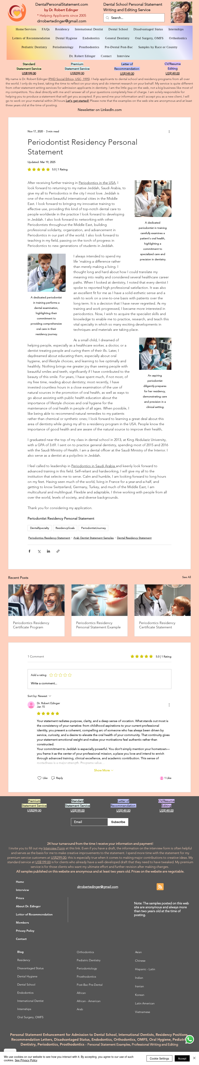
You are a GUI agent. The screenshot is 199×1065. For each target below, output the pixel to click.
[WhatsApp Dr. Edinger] (189, 1039)
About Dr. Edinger (28, 906)
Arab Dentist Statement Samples (93, 538)
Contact (21, 939)
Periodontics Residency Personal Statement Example (98, 625)
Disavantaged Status (30, 968)
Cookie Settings (159, 1058)
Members (22, 922)
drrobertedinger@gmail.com (61, 21)
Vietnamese (142, 1012)
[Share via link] (58, 551)
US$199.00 (43, 862)
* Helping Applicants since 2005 (61, 15)
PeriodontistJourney (93, 528)
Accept (182, 1058)
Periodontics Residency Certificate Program (31, 625)
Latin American (144, 1003)
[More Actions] (169, 705)
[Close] (194, 1058)
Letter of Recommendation (34, 914)
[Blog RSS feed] (160, 887)
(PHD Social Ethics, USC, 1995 (68, 79)
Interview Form (54, 848)
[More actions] (169, 131)
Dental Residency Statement (134, 538)
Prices (20, 898)
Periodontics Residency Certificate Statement (157, 625)
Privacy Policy (25, 931)
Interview (22, 890)
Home (20, 882)
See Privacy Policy (26, 1060)
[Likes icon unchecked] (39, 778)
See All (186, 577)
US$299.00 (58, 857)
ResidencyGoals (65, 528)
